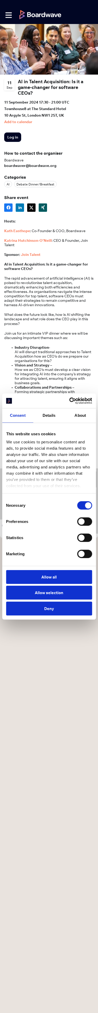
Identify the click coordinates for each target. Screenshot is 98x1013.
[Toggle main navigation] (8, 15)
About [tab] (80, 415)
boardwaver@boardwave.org (30, 165)
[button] (18, 122)
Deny (49, 608)
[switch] (84, 521)
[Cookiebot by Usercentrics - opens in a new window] (70, 400)
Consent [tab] (18, 415)
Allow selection (49, 592)
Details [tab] (49, 415)
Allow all (49, 576)
